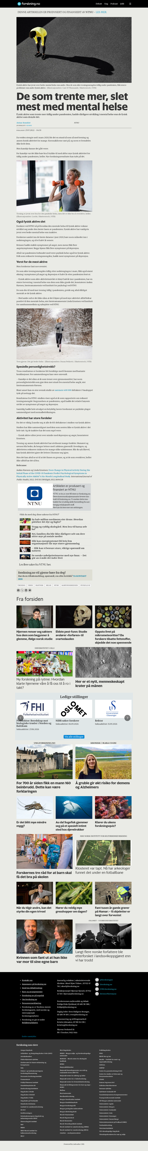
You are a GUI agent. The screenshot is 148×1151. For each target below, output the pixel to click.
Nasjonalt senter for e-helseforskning (73, 1079)
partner (39, 585)
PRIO (101, 1053)
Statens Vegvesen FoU (106, 1082)
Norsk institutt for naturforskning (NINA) (74, 1127)
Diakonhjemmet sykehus (29, 1059)
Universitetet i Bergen (106, 1107)
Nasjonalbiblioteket (66, 1067)
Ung (106, 4)
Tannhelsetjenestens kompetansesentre (113, 1095)
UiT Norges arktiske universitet (110, 1101)
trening (21, 585)
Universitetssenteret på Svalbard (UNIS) (113, 1122)
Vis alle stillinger (74, 736)
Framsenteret (25, 1079)
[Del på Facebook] (18, 590)
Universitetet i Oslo (105, 1113)
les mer (101, 12)
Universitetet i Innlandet (107, 1110)
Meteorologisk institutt (29, 1121)
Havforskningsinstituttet (29, 1088)
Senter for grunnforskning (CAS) (110, 1071)
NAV (22, 1124)
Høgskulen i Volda (27, 1098)
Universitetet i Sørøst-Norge (109, 1119)
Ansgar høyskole (26, 1050)
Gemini (29, 125)
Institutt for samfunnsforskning (32, 1107)
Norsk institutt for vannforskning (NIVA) (74, 1130)
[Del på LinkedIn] (26, 590)
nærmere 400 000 (63, 390)
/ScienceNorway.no (108, 994)
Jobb (122, 4)
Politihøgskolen (105, 1050)
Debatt (99, 4)
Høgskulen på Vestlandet (29, 1101)
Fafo (22, 1068)
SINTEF (101, 1068)
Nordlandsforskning (67, 1096)
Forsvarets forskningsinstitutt (31, 1076)
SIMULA (102, 1065)
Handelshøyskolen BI (28, 1085)
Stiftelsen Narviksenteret (108, 1085)
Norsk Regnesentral (67, 1118)
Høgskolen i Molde (27, 1092)
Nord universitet (65, 1093)
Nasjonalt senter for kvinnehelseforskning (75, 1082)
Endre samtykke (29, 1036)
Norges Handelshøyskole (68, 1102)
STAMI (101, 1079)
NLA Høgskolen (65, 1050)
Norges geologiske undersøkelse (71, 1108)
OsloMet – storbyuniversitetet (70, 1133)
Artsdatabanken (26, 1056)
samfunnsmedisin (70, 585)
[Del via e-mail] (30, 590)
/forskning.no (106, 984)
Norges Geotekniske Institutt (70, 1099)
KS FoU (23, 1110)
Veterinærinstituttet (106, 1128)
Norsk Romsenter (66, 1121)
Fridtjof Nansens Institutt (29, 1082)
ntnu (56, 585)
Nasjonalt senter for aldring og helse (72, 1075)
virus (30, 585)
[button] (21, 718)
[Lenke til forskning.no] (53, 3)
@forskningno (106, 980)
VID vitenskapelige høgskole (109, 1131)
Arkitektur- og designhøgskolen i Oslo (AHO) (36, 1053)
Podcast (114, 4)
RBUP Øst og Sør (105, 1056)
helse (48, 585)
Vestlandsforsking (105, 1125)
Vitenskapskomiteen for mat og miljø (112, 1134)
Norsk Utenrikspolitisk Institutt (71, 1124)
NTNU (62, 1064)
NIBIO (23, 1127)
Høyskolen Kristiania (28, 1104)
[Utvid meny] (130, 4)
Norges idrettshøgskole (68, 1111)
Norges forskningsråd (68, 1105)
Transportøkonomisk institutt (109, 1098)
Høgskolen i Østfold (28, 1095)
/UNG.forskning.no (108, 989)
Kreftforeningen (26, 1113)
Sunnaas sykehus (105, 1088)
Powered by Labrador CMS (74, 1144)
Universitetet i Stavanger (107, 1116)
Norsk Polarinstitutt (67, 1115)
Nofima (62, 1090)
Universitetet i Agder (106, 1104)
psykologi (85, 585)
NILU (22, 1136)
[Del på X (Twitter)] (22, 590)
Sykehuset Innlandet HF (107, 1092)
